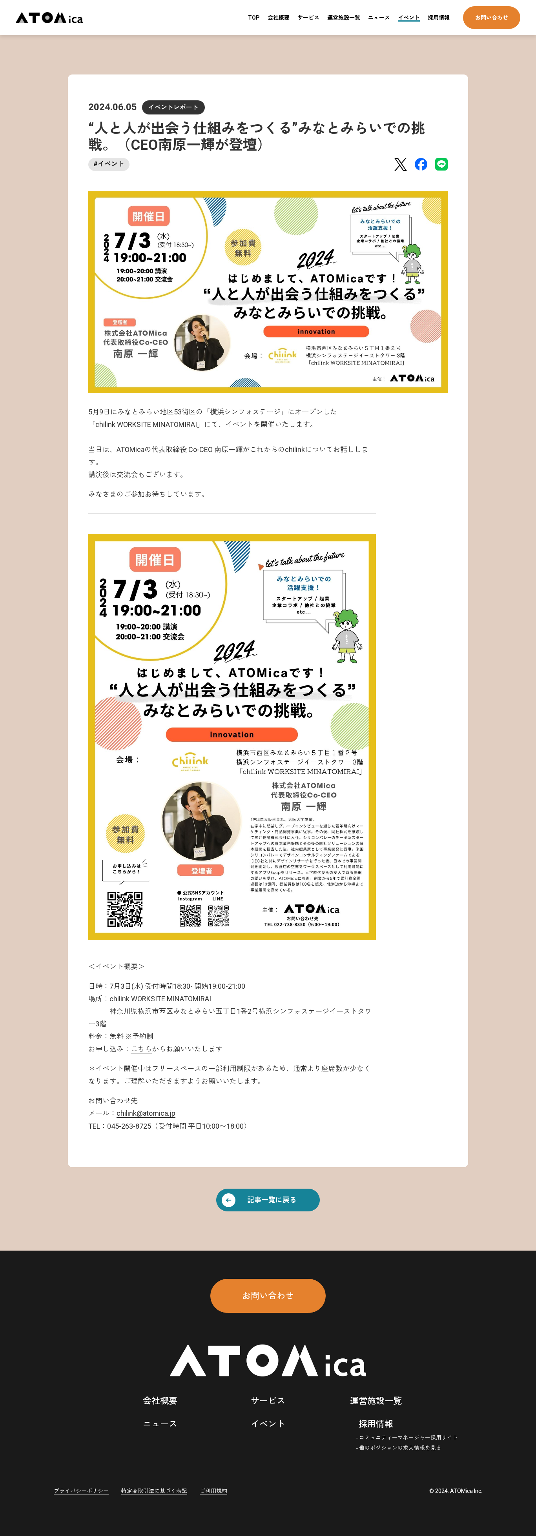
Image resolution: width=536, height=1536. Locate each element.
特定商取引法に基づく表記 (154, 1491)
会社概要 (279, 18)
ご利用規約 (213, 1491)
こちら (141, 1049)
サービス (308, 18)
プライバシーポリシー (81, 1491)
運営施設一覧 (343, 18)
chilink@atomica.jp (146, 1113)
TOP (254, 18)
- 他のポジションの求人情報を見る (398, 1448)
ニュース (379, 18)
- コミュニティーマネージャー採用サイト (407, 1438)
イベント (409, 18)
